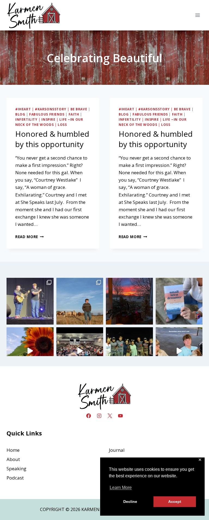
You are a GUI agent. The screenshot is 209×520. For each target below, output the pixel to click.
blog (20, 114)
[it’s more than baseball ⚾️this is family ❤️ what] (129, 350)
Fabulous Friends (46, 114)
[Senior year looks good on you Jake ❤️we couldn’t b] (79, 301)
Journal (117, 450)
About (13, 459)
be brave (78, 109)
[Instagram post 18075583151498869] (30, 350)
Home (13, 450)
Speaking (16, 468)
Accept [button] (174, 501)
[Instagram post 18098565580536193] (179, 350)
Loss (62, 124)
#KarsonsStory (50, 109)
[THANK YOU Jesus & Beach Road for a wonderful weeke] (79, 350)
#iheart (23, 109)
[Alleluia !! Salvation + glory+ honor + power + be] (129, 301)
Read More (29, 236)
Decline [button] (130, 501)
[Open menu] (197, 15)
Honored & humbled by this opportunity (52, 139)
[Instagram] (99, 416)
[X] (110, 416)
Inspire (48, 119)
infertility (26, 119)
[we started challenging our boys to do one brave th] (30, 301)
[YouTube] (120, 416)
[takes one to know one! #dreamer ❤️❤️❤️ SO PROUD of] (179, 301)
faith (74, 114)
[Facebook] (88, 416)
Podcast (15, 478)
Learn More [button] (121, 487)
